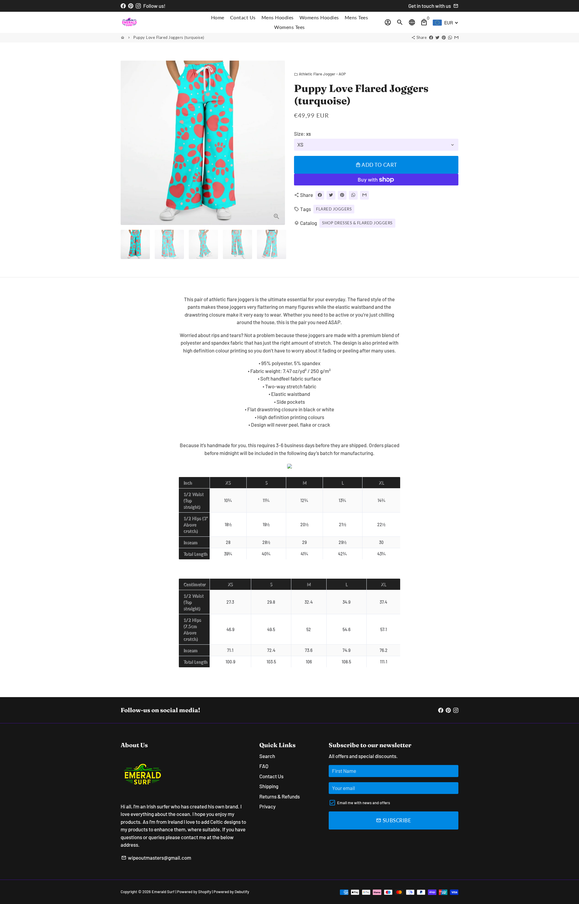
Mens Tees (356, 17)
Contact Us (243, 17)
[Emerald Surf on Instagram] (138, 6)
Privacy (267, 806)
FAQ (263, 766)
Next (277, 143)
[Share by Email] (456, 37)
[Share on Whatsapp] (450, 37)
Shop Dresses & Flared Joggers (357, 222)
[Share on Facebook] (431, 37)
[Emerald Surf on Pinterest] (130, 6)
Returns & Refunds (279, 796)
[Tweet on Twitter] (437, 37)
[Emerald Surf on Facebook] (123, 6)
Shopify (204, 891)
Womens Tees (289, 27)
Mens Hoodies (277, 17)
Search (267, 756)
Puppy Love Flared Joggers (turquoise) (168, 37)
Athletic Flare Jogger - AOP (320, 73)
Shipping (268, 786)
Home (217, 17)
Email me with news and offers (363, 802)
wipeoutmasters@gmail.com (156, 858)
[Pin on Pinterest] (444, 37)
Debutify (242, 891)
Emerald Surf (163, 891)
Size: (302, 134)
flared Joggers (334, 208)
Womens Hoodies (319, 17)
